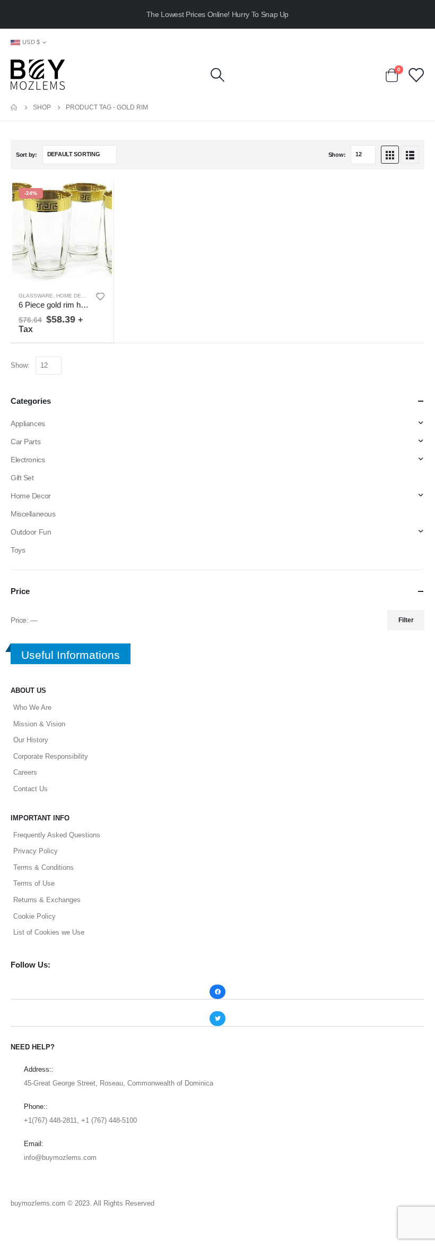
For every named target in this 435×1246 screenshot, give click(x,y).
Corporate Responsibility (50, 756)
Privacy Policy (35, 851)
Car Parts (25, 441)
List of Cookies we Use (48, 932)
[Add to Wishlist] (100, 296)
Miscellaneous (33, 514)
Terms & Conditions (43, 867)
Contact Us (30, 789)
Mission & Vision (39, 724)
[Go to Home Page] (14, 107)
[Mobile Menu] (416, 42)
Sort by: (26, 154)
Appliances (28, 423)
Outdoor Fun (31, 532)
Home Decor (74, 296)
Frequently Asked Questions (56, 835)
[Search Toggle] (217, 75)
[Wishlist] (415, 74)
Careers (25, 772)
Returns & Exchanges (47, 900)
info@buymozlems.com (60, 1158)
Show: (337, 154)
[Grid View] (390, 155)
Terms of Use (34, 883)
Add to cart (96, 197)
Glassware (36, 296)
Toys (18, 550)
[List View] (410, 155)
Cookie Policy (34, 916)
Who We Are (32, 707)
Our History (30, 740)
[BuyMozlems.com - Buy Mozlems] (38, 75)
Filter (406, 620)
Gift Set (22, 477)
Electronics (28, 459)
